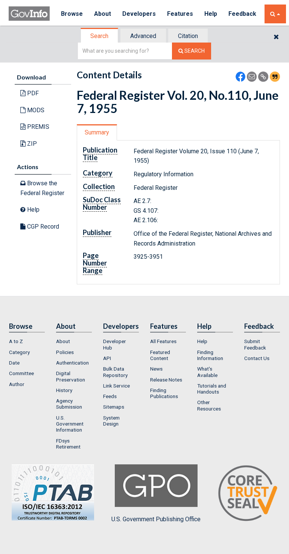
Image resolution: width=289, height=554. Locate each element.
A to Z (16, 341)
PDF (32, 93)
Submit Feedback (255, 344)
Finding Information (210, 355)
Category (19, 352)
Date (14, 363)
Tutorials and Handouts (211, 389)
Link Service (116, 386)
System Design (111, 421)
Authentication (72, 363)
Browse (72, 13)
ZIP (31, 143)
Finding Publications (164, 393)
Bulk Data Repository (115, 372)
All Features (163, 341)
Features (180, 13)
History (64, 390)
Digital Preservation (70, 376)
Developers (139, 13)
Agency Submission (69, 404)
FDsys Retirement (68, 444)
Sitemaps (113, 407)
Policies (65, 352)
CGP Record (42, 226)
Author (16, 384)
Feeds (110, 396)
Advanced (143, 36)
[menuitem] (27, 341)
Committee (21, 373)
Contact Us (256, 358)
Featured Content (160, 355)
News (156, 369)
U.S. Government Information (70, 424)
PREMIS (37, 126)
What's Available (207, 372)
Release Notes (166, 380)
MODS (35, 110)
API (107, 358)
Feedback (242, 13)
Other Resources (209, 405)
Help (210, 13)
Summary (97, 132)
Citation (188, 36)
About (102, 13)
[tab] (100, 36)
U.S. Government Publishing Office (156, 519)
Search (99, 36)
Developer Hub (114, 344)
